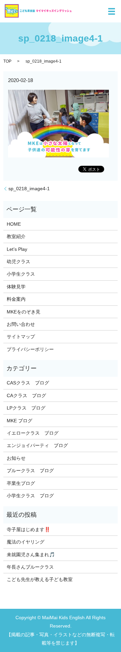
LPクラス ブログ (26, 408)
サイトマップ (21, 336)
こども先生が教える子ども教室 (40, 579)
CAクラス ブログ (26, 395)
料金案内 (16, 299)
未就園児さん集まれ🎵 (31, 554)
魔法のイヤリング (25, 542)
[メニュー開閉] (111, 11)
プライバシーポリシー (30, 349)
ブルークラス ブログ (30, 470)
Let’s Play (17, 249)
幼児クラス (18, 261)
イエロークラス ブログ (32, 433)
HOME (14, 224)
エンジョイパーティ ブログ (37, 445)
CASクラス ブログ (28, 382)
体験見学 (16, 286)
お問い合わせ (21, 324)
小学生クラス (21, 274)
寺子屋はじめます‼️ (28, 529)
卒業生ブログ (21, 483)
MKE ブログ (19, 420)
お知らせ (16, 458)
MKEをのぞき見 (23, 311)
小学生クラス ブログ (30, 495)
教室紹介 (16, 236)
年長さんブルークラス (30, 567)
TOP (7, 61)
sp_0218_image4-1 (29, 188)
